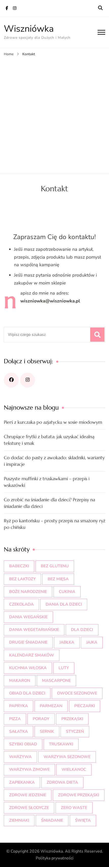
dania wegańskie (28, 617)
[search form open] (100, 8)
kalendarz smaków (31, 655)
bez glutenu (55, 566)
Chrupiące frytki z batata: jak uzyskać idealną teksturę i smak (49, 440)
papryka (18, 706)
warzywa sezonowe (67, 757)
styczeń (75, 731)
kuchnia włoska (28, 668)
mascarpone (56, 680)
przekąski (72, 719)
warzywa (20, 757)
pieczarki (84, 706)
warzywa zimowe (29, 769)
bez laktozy (22, 579)
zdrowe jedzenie (27, 795)
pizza (15, 719)
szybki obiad (23, 744)
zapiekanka (22, 782)
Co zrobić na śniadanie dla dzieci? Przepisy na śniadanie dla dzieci (49, 503)
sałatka (18, 731)
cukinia (67, 591)
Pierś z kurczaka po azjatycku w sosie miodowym (53, 422)
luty (64, 668)
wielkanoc (74, 769)
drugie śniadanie (28, 642)
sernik (47, 731)
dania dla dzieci (64, 604)
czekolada (21, 604)
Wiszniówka (29, 29)
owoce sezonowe (77, 693)
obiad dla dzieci (27, 693)
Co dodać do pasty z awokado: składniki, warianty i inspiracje (54, 461)
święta (83, 820)
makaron (19, 680)
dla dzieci (82, 629)
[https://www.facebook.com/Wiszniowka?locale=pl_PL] (11, 380)
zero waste (74, 808)
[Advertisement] (54, 114)
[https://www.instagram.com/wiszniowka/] (27, 380)
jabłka (66, 642)
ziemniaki (19, 820)
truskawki (61, 744)
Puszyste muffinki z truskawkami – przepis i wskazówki (46, 482)
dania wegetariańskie (34, 629)
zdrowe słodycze (29, 808)
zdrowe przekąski (78, 795)
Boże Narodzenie (28, 591)
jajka (91, 642)
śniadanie (52, 820)
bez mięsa (58, 579)
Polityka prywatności (55, 858)
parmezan (51, 706)
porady (41, 719)
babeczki (19, 566)
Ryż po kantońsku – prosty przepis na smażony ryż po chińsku (54, 524)
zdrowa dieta (62, 782)
